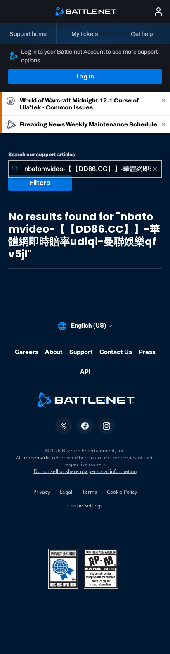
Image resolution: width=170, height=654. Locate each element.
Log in (85, 76)
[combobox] (85, 169)
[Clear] (155, 169)
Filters (40, 183)
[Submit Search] (14, 169)
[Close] (164, 104)
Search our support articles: (42, 154)
